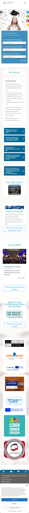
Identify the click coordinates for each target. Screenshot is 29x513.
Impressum (19, 511)
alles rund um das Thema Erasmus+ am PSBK (14, 229)
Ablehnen (14, 503)
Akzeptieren (14, 499)
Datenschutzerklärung (12, 511)
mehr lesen (21, 278)
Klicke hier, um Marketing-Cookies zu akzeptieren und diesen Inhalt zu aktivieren (14, 190)
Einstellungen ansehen (14, 507)
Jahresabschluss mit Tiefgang (12, 266)
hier (19, 120)
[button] (27, 485)
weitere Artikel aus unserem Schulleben (14, 288)
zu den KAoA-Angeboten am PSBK (14, 325)
